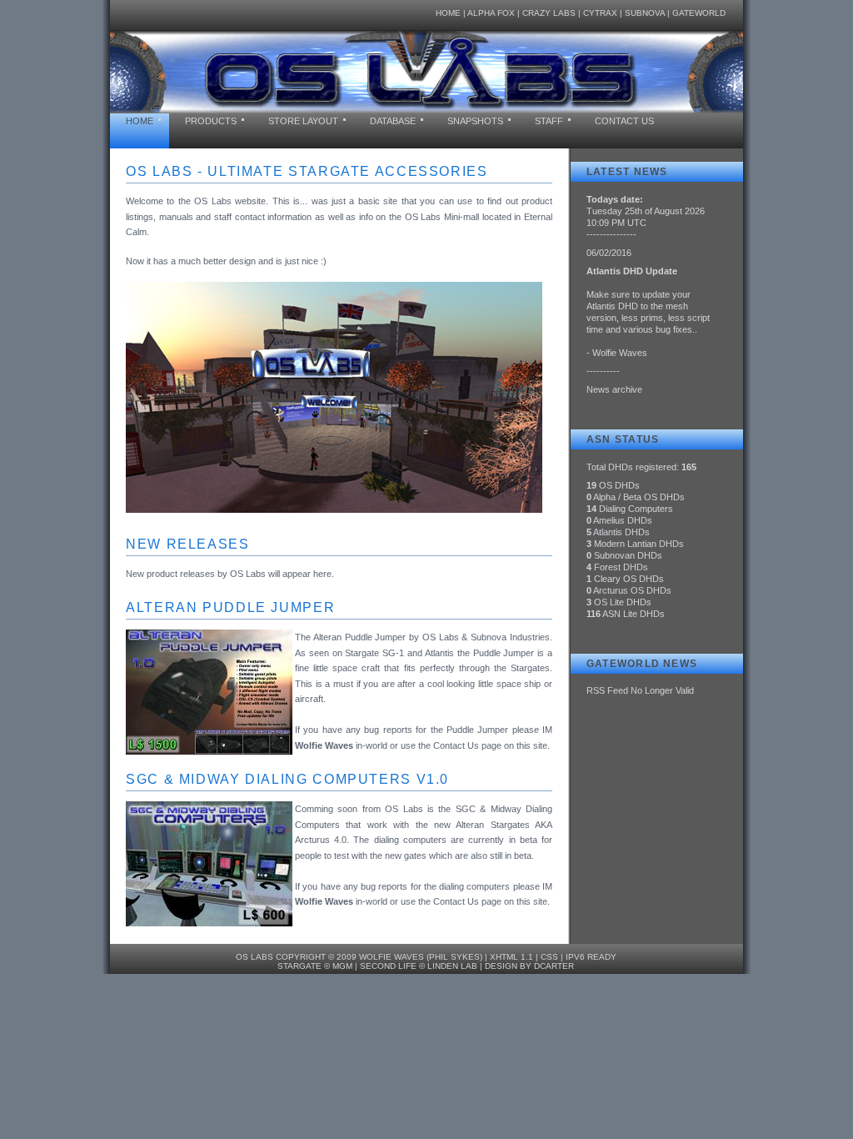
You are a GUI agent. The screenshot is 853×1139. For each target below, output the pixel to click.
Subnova (645, 13)
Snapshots (475, 121)
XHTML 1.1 (511, 956)
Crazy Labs (549, 13)
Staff (549, 121)
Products (211, 121)
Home (448, 13)
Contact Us (624, 121)
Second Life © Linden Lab (418, 966)
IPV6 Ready (591, 956)
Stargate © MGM (314, 966)
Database (393, 121)
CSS (549, 956)
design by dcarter (529, 966)
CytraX (600, 13)
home (139, 121)
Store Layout (303, 121)
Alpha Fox (491, 13)
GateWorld (699, 13)
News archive (614, 389)
